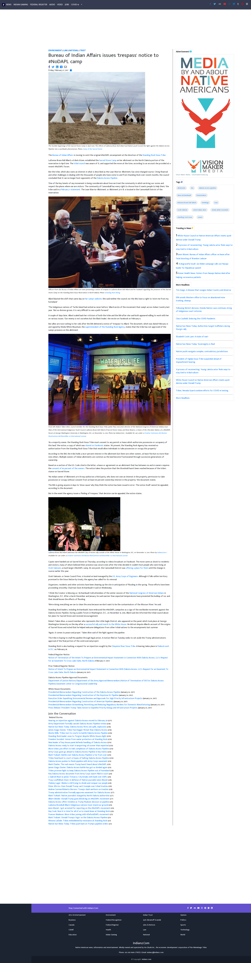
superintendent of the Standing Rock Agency (105, 327)
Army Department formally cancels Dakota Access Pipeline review (77, 723)
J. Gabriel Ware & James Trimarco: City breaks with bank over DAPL (78, 777)
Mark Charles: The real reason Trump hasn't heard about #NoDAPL (77, 764)
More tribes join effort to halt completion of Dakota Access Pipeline (78, 749)
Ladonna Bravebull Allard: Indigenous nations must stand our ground (78, 805)
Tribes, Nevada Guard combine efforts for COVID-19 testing (202, 390)
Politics (183, 920)
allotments (181, 188)
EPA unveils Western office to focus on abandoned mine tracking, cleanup (200, 299)
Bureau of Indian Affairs (62, 155)
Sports (183, 924)
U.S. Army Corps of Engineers (125, 576)
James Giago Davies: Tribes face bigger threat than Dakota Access (78, 730)
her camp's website (93, 299)
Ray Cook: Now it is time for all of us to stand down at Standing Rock (79, 811)
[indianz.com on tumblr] (238, 4)
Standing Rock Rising (112, 292)
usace (200, 217)
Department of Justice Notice (61, 680)
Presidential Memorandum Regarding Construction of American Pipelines (80, 701)
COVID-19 (75, 4)
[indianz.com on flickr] (247, 4)
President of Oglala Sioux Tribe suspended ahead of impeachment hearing (198, 360)
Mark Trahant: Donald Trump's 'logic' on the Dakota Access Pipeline (78, 817)
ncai (216, 202)
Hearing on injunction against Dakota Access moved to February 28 (78, 720)
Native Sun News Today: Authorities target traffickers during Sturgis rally (203, 327)
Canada (71, 924)
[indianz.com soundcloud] (219, 4)
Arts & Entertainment (77, 915)
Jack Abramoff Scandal (152, 920)
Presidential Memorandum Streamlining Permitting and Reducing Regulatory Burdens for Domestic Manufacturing (99, 704)
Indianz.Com (161, 552)
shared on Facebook (94, 445)
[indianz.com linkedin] (234, 4)
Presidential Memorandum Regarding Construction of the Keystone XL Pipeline (83, 695)
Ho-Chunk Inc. (149, 947)
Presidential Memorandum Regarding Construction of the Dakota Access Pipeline (84, 692)
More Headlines (183, 398)
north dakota (182, 209)
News (8, 4)
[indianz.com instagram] (229, 4)
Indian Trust (148, 915)
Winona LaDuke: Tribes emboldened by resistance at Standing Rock (78, 820)
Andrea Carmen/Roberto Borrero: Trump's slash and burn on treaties (78, 789)
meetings (205, 202)
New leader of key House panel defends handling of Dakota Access (77, 742)
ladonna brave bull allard (187, 202)
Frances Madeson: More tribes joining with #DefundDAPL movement (79, 814)
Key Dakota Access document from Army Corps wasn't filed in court (78, 774)
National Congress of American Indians (146, 593)
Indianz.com (146, 959)
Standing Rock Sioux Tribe (154, 155)
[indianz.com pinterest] (242, 4)
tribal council (79, 163)
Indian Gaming (20, 4)
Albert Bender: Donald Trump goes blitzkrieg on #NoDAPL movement (79, 799)
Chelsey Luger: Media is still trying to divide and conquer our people (78, 783)
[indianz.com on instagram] (202, 908)
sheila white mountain (220, 209)
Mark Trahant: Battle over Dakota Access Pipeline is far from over (77, 755)
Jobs (67, 4)
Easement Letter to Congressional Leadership (77, 684)
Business (72, 920)
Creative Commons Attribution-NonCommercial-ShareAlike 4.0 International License (97, 555)
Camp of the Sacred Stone (92, 149)
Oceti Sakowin (54, 568)
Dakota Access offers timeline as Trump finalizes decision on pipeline (79, 802)
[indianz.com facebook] (210, 4)
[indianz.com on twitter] (191, 908)
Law (144, 929)
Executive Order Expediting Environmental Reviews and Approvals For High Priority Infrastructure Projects (95, 698)
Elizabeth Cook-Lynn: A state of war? (192, 336)
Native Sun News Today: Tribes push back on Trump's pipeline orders (78, 824)
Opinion (183, 915)
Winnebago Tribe (200, 947)
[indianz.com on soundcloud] (194, 908)
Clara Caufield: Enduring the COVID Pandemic (195, 318)
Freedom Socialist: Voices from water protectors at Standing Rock (78, 739)
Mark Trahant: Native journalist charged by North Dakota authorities (79, 795)
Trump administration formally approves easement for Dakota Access (79, 792)
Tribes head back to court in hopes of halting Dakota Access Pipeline (78, 758)
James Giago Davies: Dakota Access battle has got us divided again (78, 767)
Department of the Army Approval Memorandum (97, 680)
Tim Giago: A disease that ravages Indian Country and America (203, 290)
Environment (111, 915)
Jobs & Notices (149, 924)
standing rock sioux (185, 217)
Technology (185, 929)
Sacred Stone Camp (107, 160)
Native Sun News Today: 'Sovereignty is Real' (195, 344)
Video (60, 4)
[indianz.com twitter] (215, 4)
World (182, 934)
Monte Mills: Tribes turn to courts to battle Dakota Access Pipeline (78, 733)
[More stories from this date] (71, 70)
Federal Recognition (113, 920)
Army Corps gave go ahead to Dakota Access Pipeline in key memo (77, 752)
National (146, 934)
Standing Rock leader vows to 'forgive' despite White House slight (77, 736)
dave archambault (184, 195)
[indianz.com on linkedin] (212, 908)
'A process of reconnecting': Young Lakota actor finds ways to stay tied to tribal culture (203, 371)
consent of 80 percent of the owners (68, 468)
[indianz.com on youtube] (225, 4)
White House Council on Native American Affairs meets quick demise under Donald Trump (203, 381)
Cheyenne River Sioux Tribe (123, 646)
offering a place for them (137, 568)
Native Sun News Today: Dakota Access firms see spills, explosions (77, 727)
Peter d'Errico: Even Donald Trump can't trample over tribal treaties (78, 786)
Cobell (71, 929)
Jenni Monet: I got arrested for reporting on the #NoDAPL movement (79, 808)
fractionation (201, 195)
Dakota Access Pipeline (107, 178)
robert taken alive (199, 209)
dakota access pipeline (207, 188)
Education (73, 934)
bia (192, 188)
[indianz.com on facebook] (188, 908)
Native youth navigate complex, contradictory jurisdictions (202, 351)
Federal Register (38, 4)
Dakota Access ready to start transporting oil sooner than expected (78, 745)
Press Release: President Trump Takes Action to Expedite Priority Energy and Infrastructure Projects (93, 708)
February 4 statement (70, 189)
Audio (52, 4)
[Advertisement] (124, 29)
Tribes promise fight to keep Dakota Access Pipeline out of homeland (79, 770)
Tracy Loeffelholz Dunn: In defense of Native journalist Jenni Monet (78, 780)
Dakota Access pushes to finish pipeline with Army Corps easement (78, 761)
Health (108, 929)
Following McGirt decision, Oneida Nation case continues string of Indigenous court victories (204, 309)
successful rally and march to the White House (105, 624)
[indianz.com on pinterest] (205, 908)
